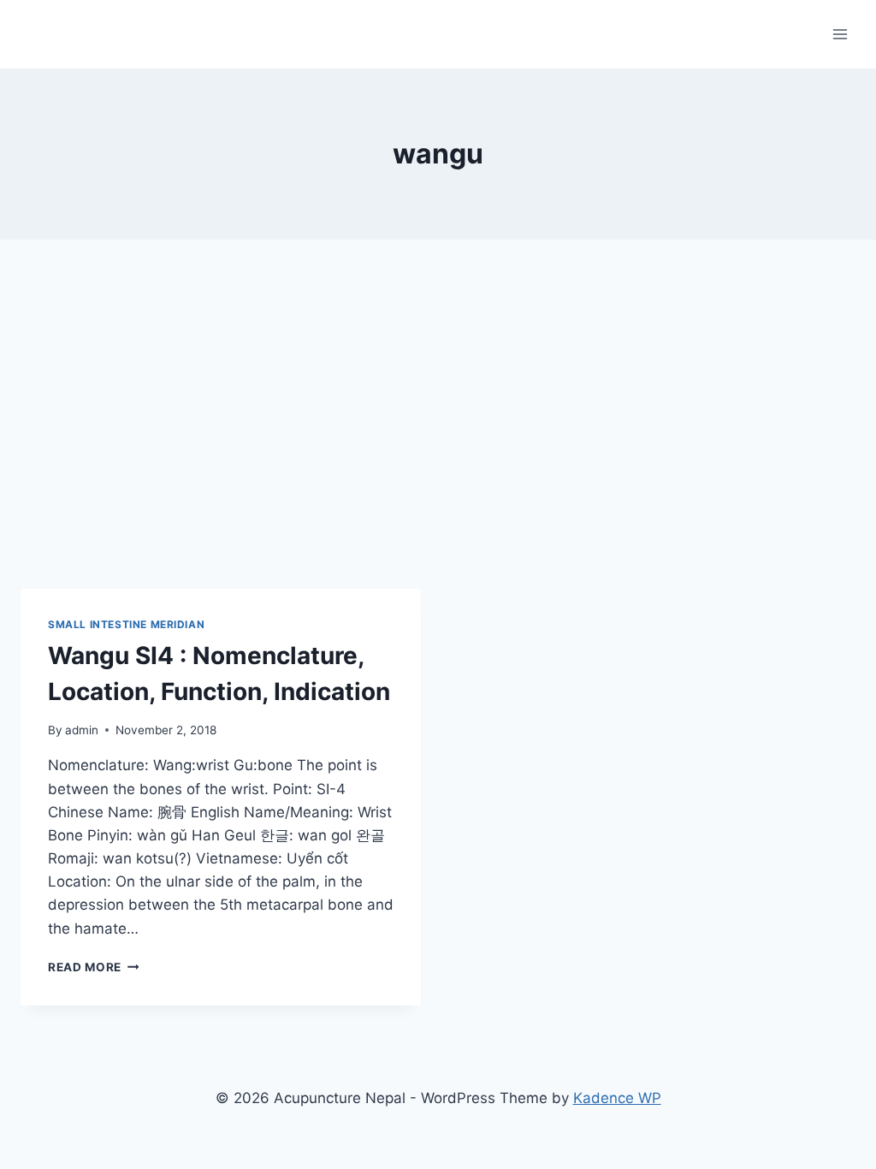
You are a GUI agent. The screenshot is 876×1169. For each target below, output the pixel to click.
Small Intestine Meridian (126, 624)
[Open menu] (839, 34)
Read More (93, 967)
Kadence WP (617, 1098)
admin (81, 730)
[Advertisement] (438, 428)
